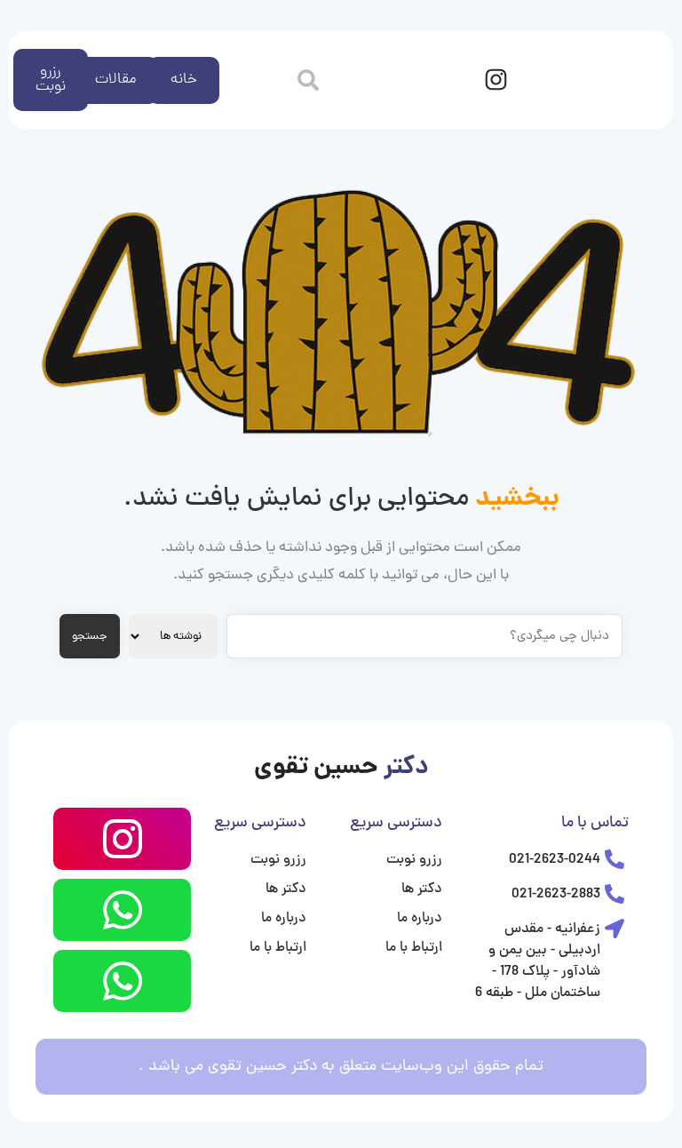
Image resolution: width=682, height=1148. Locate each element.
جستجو (89, 636)
